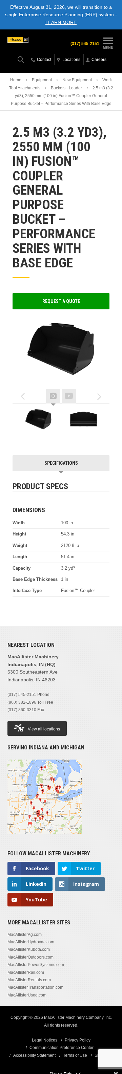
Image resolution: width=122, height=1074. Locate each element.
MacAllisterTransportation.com (35, 987)
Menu (108, 47)
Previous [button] (22, 396)
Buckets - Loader (66, 88)
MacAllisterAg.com (24, 934)
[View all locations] (44, 838)
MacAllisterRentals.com (29, 980)
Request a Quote (61, 301)
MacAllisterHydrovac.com (30, 942)
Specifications (61, 463)
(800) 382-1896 (21, 702)
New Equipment (77, 80)
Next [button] (99, 396)
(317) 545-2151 (84, 43)
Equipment (42, 80)
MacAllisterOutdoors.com (30, 957)
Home (15, 80)
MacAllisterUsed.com (26, 995)
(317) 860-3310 (21, 709)
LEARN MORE (61, 22)
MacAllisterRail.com (25, 972)
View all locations (44, 729)
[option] (38, 422)
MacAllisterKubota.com (28, 949)
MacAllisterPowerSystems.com (35, 964)
